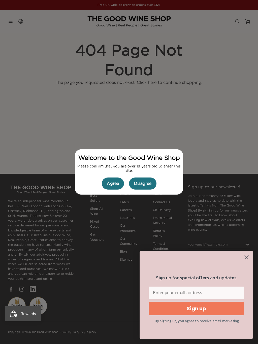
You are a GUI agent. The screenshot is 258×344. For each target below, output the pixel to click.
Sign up (196, 308)
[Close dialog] (246, 257)
